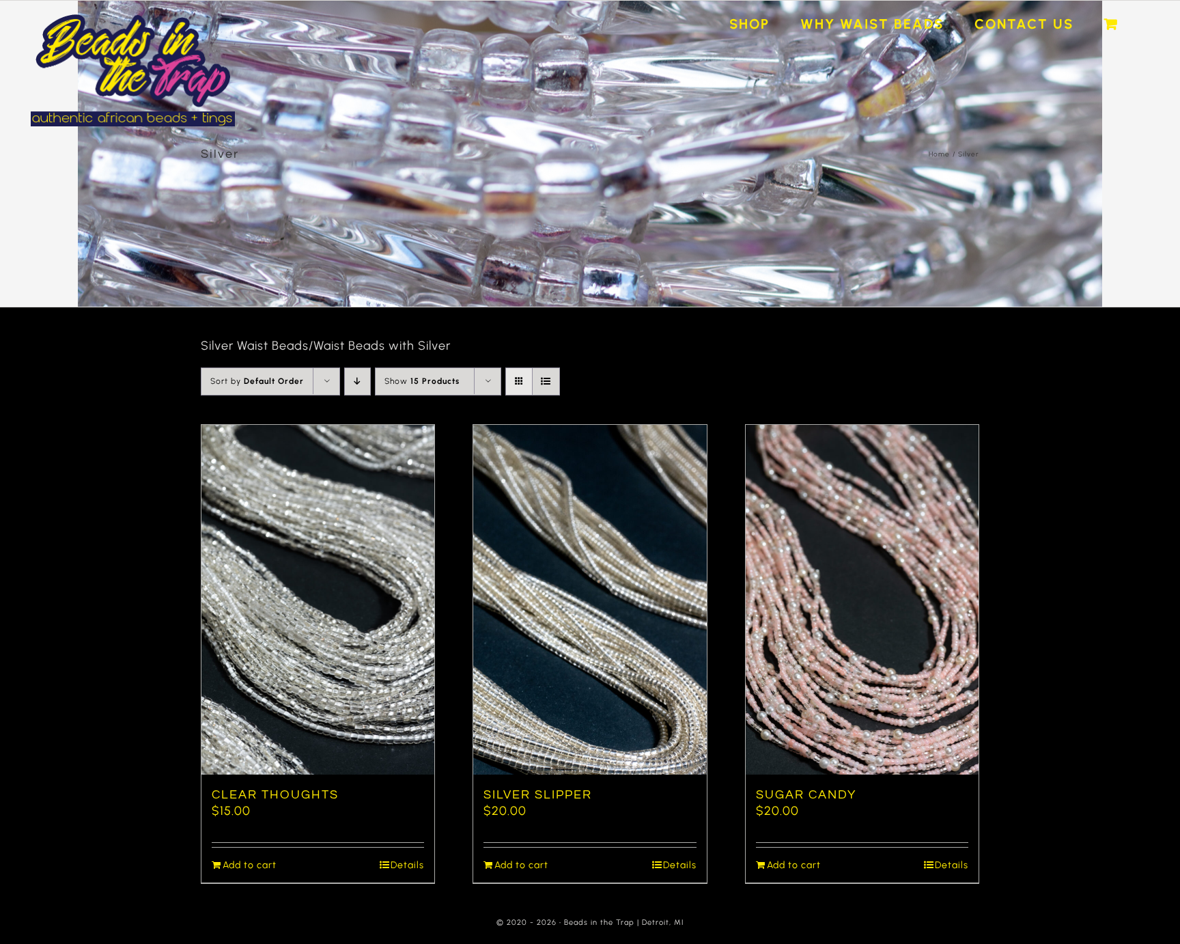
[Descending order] (357, 381)
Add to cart (250, 865)
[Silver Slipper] (589, 600)
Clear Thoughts (275, 794)
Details (407, 865)
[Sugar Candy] (862, 600)
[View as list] (546, 381)
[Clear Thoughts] (317, 600)
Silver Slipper (537, 794)
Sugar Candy (806, 794)
